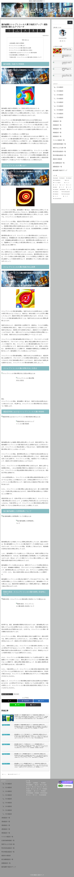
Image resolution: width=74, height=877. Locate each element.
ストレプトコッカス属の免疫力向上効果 (20, 48)
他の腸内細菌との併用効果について (19, 55)
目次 (23, 40)
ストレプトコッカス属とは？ (17, 45)
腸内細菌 (17, 694)
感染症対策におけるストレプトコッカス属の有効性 (23, 52)
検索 (70, 22)
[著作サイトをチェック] (60, 41)
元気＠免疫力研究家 (62, 38)
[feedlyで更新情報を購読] (62, 41)
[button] (41, 30)
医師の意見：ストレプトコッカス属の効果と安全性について (25, 57)
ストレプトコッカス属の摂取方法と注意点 (21, 50)
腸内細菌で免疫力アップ (8, 694)
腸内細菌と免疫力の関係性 (17, 43)
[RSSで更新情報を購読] (65, 41)
